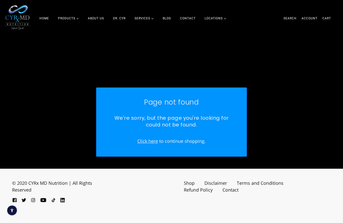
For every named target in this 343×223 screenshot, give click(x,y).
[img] (14, 199)
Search (290, 18)
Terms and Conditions (260, 183)
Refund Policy (198, 190)
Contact (230, 190)
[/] (17, 17)
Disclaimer (215, 183)
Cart (326, 18)
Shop (189, 183)
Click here (147, 141)
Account (309, 18)
